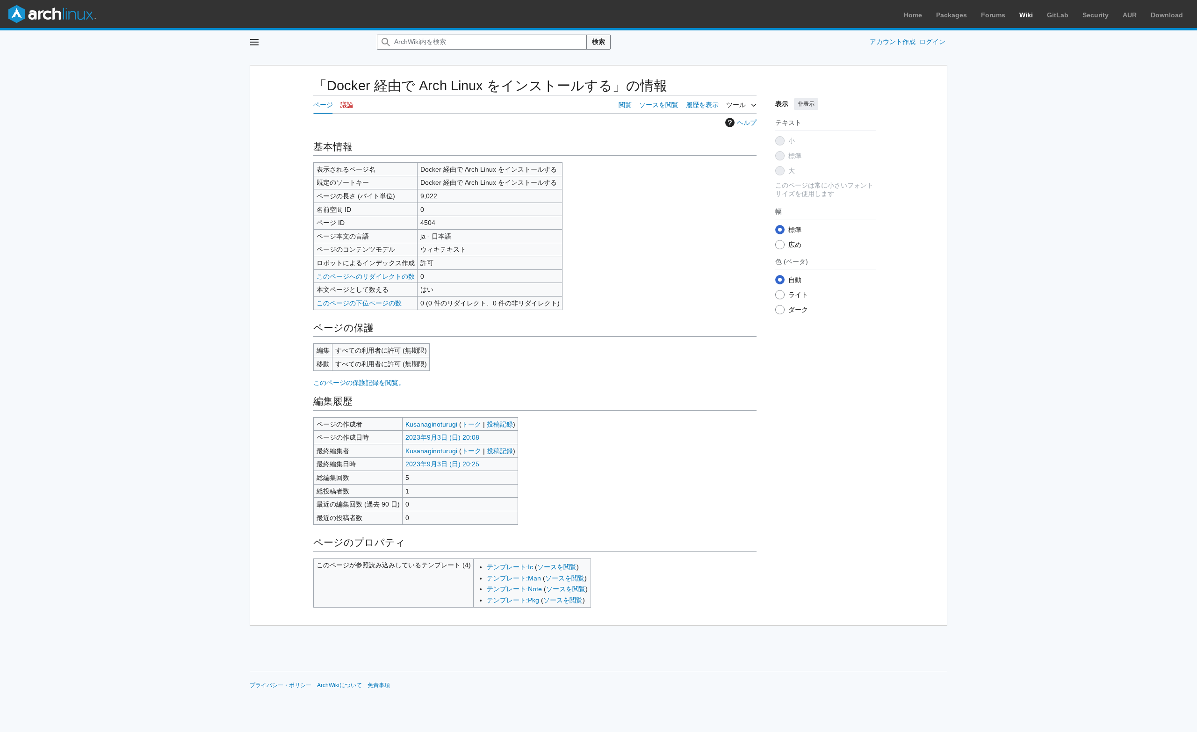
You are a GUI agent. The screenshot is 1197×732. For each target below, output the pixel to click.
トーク (471, 424)
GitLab (1057, 15)
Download (1167, 15)
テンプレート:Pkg (513, 600)
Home (913, 15)
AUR (1130, 15)
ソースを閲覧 (557, 567)
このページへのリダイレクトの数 (366, 276)
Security (1095, 15)
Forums (993, 15)
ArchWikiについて (339, 685)
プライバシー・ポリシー (280, 685)
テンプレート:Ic (510, 567)
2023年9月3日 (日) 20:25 (442, 464)
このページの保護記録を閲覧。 (359, 382)
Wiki (1026, 15)
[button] (254, 42)
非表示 (806, 104)
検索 (598, 41)
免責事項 (379, 685)
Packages (951, 15)
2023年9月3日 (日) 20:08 (442, 437)
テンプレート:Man (514, 578)
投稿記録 (500, 424)
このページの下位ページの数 (359, 303)
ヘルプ (747, 122)
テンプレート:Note (514, 589)
